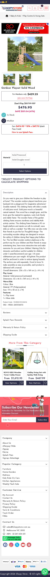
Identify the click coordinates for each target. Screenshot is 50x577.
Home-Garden (9, 472)
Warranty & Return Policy (14, 327)
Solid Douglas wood (20, 159)
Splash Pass (8, 455)
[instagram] (11, 545)
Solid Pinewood (19, 155)
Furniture (7, 469)
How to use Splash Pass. (22, 132)
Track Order (8, 513)
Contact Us (8, 498)
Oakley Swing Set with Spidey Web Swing (36, 373)
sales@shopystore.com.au (18, 527)
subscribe (42, 419)
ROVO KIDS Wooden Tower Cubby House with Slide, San (12, 375)
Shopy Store (22, 573)
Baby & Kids (16, 15)
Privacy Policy (9, 504)
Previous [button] (2, 368)
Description (8, 192)
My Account (8, 495)
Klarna (5, 452)
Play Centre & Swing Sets (34, 15)
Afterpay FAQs (9, 446)
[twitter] (17, 545)
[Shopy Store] (12, 8)
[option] (25, 54)
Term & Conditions (11, 510)
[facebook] (5, 545)
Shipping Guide (10, 334)
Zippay (6, 449)
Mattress (6, 475)
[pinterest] (29, 545)
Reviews (6, 312)
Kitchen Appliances (11, 481)
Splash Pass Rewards (12, 320)
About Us (7, 443)
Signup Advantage (11, 458)
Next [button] (47, 368)
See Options (11, 383)
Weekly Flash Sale (11, 484)
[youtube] (23, 545)
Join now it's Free (25, 98)
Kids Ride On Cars (11, 478)
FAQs (5, 516)
